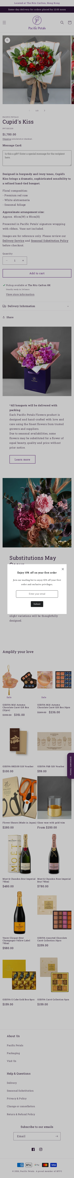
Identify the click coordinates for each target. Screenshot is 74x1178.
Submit (37, 604)
